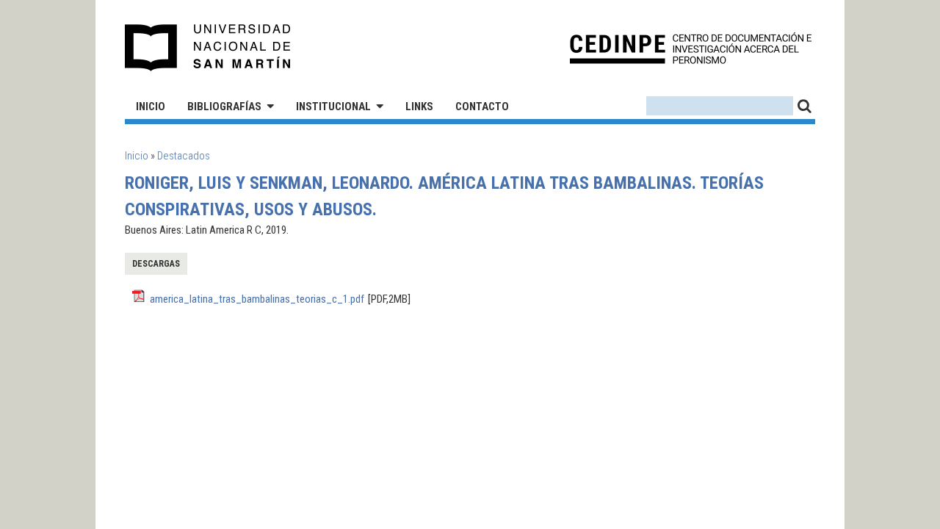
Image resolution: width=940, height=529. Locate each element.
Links (419, 106)
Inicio (150, 106)
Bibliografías (224, 106)
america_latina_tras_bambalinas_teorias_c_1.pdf (257, 299)
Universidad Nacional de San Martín (208, 47)
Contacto (482, 106)
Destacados (183, 155)
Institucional (333, 106)
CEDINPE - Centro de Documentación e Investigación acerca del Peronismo (690, 48)
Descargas (156, 264)
